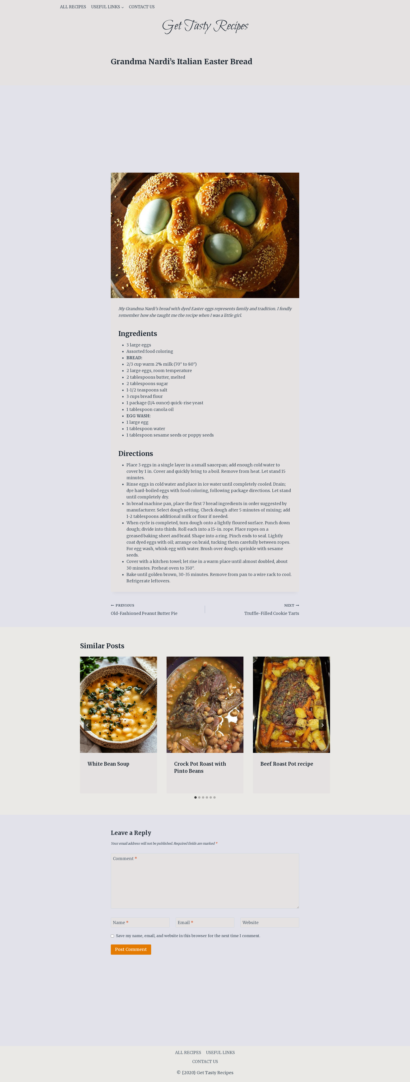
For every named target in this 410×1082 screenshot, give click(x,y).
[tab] (195, 797)
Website (250, 922)
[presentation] (118, 705)
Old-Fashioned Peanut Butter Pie (144, 609)
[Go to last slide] (87, 725)
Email (185, 922)
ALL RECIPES (73, 6)
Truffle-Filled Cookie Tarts (271, 609)
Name (121, 922)
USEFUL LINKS (220, 1052)
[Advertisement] (205, 137)
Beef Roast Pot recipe (287, 764)
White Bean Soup (108, 764)
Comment (125, 858)
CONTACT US (142, 6)
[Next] (322, 725)
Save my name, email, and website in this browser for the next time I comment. (188, 936)
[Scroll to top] (398, 1075)
